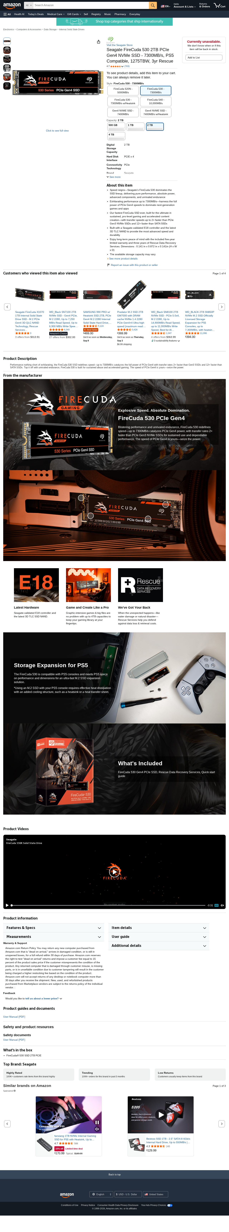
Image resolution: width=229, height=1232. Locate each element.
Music (107, 14)
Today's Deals (36, 14)
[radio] (7, 41)
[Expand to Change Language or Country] (169, 6)
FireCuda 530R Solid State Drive (24, 842)
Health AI (19, 14)
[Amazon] (12, 5)
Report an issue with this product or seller (134, 265)
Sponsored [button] (8, 1091)
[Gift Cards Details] (80, 14)
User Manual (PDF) (14, 1016)
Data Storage (50, 29)
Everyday (135, 14)
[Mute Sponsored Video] (97, 1129)
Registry (96, 14)
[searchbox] (91, 5)
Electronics (8, 29)
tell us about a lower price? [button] (42, 998)
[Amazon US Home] (67, 1195)
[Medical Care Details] (64, 14)
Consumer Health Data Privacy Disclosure (118, 1205)
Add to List (194, 57)
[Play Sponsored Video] (160, 1115)
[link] (30, 321)
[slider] (108, 905)
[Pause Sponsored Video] (97, 1122)
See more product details (123, 258)
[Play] (6, 905)
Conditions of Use (69, 1205)
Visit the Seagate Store (120, 45)
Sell (86, 14)
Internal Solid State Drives (71, 29)
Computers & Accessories (28, 29)
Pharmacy (120, 14)
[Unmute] (222, 905)
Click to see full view (57, 130)
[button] (7, 14)
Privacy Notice (88, 1205)
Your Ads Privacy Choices (153, 1205)
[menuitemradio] (216, 905)
